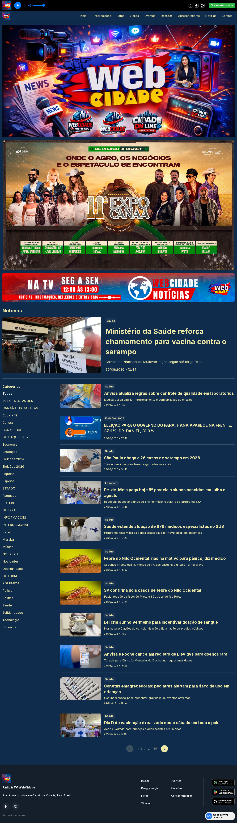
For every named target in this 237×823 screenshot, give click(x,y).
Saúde (7, 605)
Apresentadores (189, 16)
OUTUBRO (10, 576)
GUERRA (9, 510)
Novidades (10, 561)
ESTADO (8, 488)
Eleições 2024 (13, 459)
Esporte (8, 474)
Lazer (6, 532)
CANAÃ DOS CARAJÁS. (20, 408)
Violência (9, 627)
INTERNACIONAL (15, 525)
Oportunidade (12, 569)
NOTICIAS (10, 554)
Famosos (9, 495)
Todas (7, 393)
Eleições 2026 (13, 466)
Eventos (150, 16)
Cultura (7, 422)
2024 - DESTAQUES (17, 401)
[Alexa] (202, 5)
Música (7, 547)
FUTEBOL (10, 503)
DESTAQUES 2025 (16, 437)
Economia (9, 444)
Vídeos (134, 16)
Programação (102, 16)
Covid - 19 (10, 415)
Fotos (120, 16)
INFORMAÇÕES (14, 517)
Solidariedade (12, 612)
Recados (166, 16)
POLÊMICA (10, 583)
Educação (9, 452)
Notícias (210, 16)
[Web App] (190, 5)
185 (154, 748)
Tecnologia (10, 620)
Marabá (8, 539)
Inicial (83, 16)
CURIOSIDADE (13, 430)
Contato (227, 16)
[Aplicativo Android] (196, 5)
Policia (7, 590)
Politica (8, 598)
